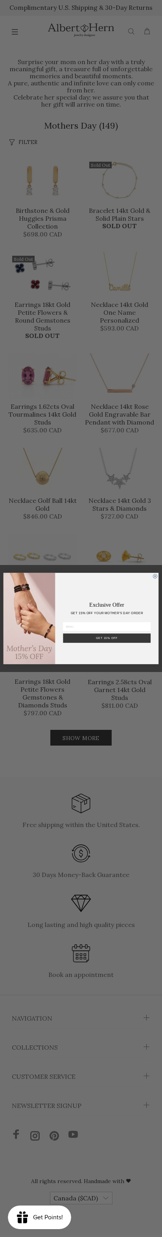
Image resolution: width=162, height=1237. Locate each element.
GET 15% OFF (107, 638)
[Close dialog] (155, 576)
